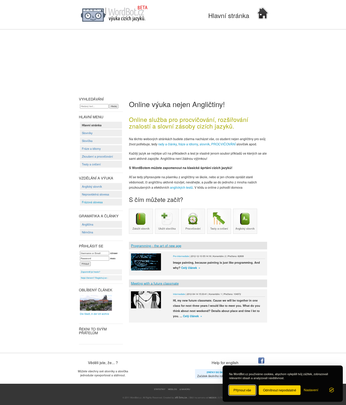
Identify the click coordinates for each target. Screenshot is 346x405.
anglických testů (181, 187)
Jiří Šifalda (181, 398)
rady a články (167, 144)
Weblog (172, 389)
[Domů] (114, 14)
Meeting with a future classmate (155, 283)
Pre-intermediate (181, 256)
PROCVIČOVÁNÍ (223, 144)
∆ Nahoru (185, 389)
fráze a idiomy (188, 144)
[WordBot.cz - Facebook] (261, 360)
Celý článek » (190, 268)
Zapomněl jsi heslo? (90, 271)
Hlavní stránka (92, 125)
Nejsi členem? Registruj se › (94, 277)
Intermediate (179, 294)
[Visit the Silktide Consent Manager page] (331, 390)
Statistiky (159, 389)
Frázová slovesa (92, 202)
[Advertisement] (173, 60)
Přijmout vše (242, 390)
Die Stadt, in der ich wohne (94, 313)
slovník (205, 144)
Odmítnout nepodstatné (279, 390)
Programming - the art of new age (156, 245)
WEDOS (212, 398)
